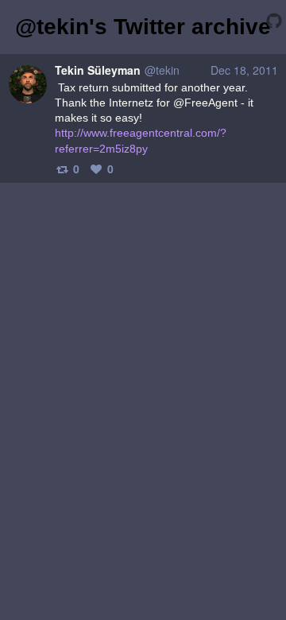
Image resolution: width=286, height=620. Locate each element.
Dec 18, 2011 (244, 70)
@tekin (162, 70)
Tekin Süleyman (98, 70)
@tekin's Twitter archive (143, 26)
